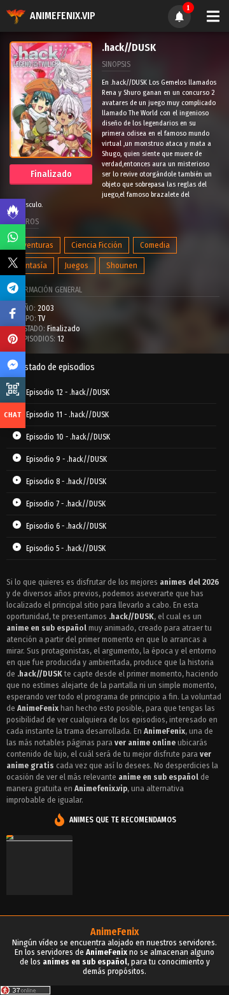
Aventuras (35, 245)
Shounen (121, 265)
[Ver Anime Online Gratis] (39, 881)
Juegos (76, 265)
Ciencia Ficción (96, 245)
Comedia (155, 245)
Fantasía (32, 265)
